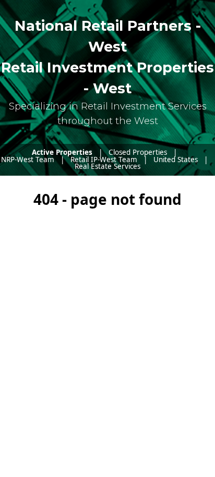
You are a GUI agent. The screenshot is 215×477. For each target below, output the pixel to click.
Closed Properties (138, 152)
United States (175, 159)
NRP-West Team (27, 159)
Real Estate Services (107, 166)
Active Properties (62, 152)
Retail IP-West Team (103, 159)
